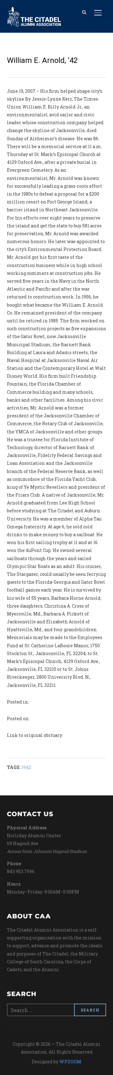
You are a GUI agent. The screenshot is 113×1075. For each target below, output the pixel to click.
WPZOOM (70, 1062)
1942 (26, 767)
